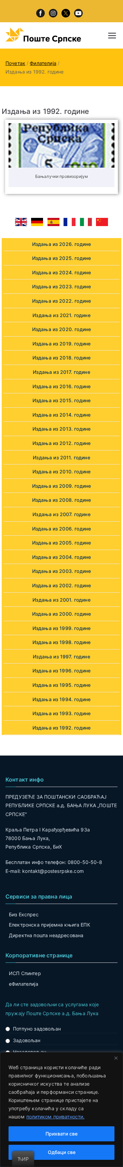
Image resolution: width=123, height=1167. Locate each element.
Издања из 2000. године (61, 614)
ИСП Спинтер (25, 973)
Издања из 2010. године (61, 471)
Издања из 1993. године (61, 713)
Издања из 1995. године (61, 685)
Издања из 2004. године (61, 557)
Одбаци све (62, 1152)
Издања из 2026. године (61, 244)
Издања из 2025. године (61, 258)
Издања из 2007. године (61, 514)
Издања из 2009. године (61, 486)
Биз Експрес (24, 914)
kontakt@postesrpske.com (53, 871)
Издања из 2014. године (61, 415)
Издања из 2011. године (61, 457)
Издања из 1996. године (61, 670)
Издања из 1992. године (61, 728)
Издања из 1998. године (61, 642)
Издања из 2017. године (61, 372)
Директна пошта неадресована (46, 935)
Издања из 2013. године (61, 429)
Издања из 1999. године (61, 628)
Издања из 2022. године (61, 301)
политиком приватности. (55, 1116)
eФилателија (23, 984)
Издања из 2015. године (61, 400)
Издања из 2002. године (61, 585)
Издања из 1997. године (61, 656)
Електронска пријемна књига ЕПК (49, 925)
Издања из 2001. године (61, 600)
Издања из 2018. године (61, 357)
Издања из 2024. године (61, 272)
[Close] (116, 1058)
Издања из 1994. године (61, 699)
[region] (61, 1109)
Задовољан (26, 1040)
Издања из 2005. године (61, 543)
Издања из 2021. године (61, 315)
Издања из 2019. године (61, 343)
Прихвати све (61, 1134)
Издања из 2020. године (61, 329)
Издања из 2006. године (61, 529)
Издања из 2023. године (61, 286)
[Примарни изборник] (112, 35)
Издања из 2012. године (61, 443)
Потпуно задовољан (37, 1029)
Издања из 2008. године (61, 500)
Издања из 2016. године (61, 386)
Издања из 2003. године (61, 571)
